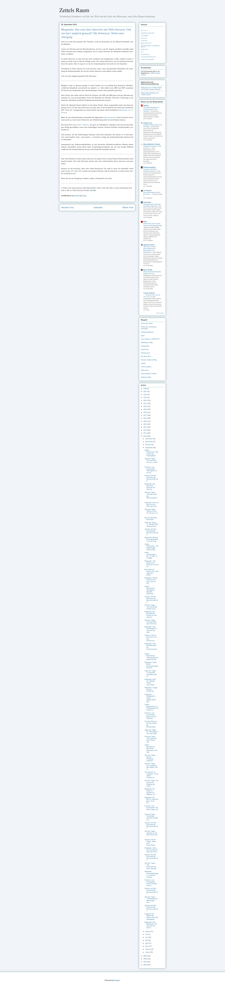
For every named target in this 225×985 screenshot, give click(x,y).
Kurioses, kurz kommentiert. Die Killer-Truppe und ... (151, 808)
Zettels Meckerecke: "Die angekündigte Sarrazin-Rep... (151, 547)
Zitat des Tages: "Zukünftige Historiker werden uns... (151, 817)
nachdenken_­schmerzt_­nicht (151, 46)
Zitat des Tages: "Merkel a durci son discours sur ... (151, 512)
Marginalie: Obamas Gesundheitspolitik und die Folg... (151, 539)
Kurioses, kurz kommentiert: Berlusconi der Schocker (150, 715)
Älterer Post (127, 207)
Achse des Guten (147, 323)
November (149, 442)
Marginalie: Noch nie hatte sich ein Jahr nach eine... (151, 504)
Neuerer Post (67, 207)
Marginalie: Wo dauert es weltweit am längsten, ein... (150, 791)
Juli (146, 934)
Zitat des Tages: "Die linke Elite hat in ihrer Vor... (151, 622)
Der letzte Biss (146, 356)
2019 (145, 409)
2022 (145, 400)
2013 (145, 427)
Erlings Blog (145, 346)
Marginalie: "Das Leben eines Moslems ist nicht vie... (151, 563)
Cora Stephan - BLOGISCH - (150, 339)
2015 (145, 421)
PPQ (145, 222)
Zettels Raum (74, 10)
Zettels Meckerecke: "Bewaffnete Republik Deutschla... (150, 589)
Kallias (144, 38)
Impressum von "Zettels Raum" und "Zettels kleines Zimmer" (151, 88)
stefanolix (145, 54)
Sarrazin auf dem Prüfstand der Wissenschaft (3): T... (151, 825)
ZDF (72, 171)
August (147, 931)
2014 (145, 424)
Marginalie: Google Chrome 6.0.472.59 (151, 689)
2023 (145, 397)
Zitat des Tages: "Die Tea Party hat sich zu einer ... (151, 461)
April (147, 943)
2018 (145, 412)
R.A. (142, 52)
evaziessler (145, 349)
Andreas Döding (147, 33)
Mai (146, 940)
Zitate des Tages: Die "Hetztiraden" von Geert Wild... (151, 731)
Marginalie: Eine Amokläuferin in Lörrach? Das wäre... (151, 629)
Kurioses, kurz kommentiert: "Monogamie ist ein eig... (151, 469)
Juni (146, 937)
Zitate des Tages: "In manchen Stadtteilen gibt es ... (151, 673)
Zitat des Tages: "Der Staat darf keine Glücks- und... (150, 739)
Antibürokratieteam (147, 332)
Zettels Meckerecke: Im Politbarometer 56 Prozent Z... (151, 707)
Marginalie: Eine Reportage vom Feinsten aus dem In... (151, 925)
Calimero (145, 35)
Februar (148, 949)
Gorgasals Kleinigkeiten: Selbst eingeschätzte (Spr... (150, 697)
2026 (145, 389)
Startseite (98, 207)
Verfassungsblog (149, 167)
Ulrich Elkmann (147, 59)
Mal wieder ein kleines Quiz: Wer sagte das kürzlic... (151, 572)
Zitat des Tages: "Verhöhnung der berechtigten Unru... (151, 899)
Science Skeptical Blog (149, 360)
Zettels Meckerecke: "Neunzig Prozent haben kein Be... (151, 656)
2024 (145, 394)
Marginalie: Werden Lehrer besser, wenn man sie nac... (151, 580)
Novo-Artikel (147, 270)
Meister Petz (146, 43)
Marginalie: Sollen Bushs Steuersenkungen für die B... (151, 665)
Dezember (149, 439)
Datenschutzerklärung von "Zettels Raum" (150, 94)
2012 (145, 430)
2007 (145, 962)
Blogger (117, 980)
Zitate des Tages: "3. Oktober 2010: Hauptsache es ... (151, 524)
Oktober (148, 444)
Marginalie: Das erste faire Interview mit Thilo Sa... (150, 486)
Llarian (144, 40)
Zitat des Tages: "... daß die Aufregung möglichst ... (151, 758)
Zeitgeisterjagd (146, 377)
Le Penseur (147, 190)
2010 (145, 436)
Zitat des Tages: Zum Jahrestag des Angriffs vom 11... (151, 766)
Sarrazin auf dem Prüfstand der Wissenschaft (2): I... (151, 891)
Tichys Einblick (149, 293)
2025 (145, 391)
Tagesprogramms (110, 117)
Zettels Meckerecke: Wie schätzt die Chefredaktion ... (151, 453)
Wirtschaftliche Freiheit (151, 144)
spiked (143, 363)
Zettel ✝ (144, 30)
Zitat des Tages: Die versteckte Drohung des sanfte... (151, 783)
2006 (145, 965)
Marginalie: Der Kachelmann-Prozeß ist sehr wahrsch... (151, 614)
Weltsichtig (144, 370)
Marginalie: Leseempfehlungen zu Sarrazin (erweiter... (151, 874)
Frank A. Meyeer (83, 125)
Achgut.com (147, 123)
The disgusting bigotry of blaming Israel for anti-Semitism (151, 109)
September (149, 447)
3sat (98, 88)
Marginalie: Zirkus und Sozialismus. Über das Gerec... (151, 850)
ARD (79, 171)
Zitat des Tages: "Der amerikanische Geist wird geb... (151, 865)
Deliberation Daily (147, 342)
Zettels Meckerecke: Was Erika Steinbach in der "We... (151, 748)
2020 (145, 406)
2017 (145, 415)
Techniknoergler (148, 57)
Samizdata (147, 202)
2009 (145, 956)
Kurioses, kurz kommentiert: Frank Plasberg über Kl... (151, 882)
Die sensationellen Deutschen (151, 518)
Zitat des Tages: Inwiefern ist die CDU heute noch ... (151, 834)
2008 (145, 959)
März (147, 946)
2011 (145, 433)
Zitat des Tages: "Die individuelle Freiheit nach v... (151, 607)
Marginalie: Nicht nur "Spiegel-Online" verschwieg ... (150, 682)
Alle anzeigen (160, 313)
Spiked (145, 105)
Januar (147, 952)
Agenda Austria (148, 245)
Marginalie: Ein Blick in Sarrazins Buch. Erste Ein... (151, 800)
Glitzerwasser (145, 353)
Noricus (144, 49)
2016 (145, 418)
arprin (143, 335)
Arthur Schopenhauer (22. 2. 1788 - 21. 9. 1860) (151, 555)
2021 (145, 403)
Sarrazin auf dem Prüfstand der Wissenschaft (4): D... (151, 478)
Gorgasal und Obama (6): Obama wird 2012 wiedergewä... (151, 916)
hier (88, 188)
